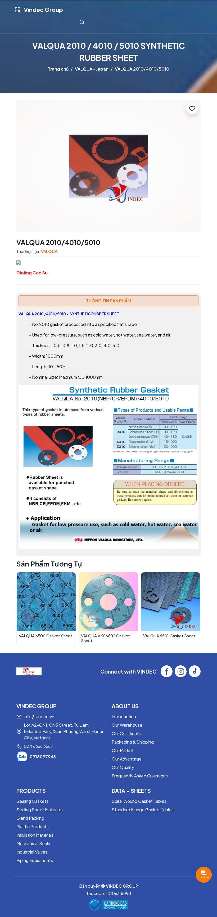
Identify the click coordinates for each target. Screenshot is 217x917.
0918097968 (43, 756)
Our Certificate (126, 733)
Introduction (124, 716)
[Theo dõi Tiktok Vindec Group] (195, 671)
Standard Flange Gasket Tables (143, 809)
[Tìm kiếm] (82, 22)
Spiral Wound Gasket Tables (139, 801)
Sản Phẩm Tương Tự (49, 563)
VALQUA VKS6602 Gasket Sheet (105, 638)
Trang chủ (58, 69)
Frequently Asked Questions (140, 775)
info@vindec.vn (39, 716)
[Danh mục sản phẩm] (17, 9)
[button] (192, 609)
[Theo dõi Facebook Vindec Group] (167, 671)
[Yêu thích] (192, 108)
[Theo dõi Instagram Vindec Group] (181, 671)
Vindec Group (43, 9)
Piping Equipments (34, 860)
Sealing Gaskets (32, 801)
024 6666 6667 (38, 746)
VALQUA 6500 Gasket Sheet (45, 635)
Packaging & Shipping (133, 742)
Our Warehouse (127, 725)
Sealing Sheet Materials (39, 809)
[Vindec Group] (29, 671)
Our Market (123, 750)
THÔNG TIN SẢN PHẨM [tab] (108, 300)
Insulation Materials (35, 835)
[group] (108, 166)
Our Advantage (127, 759)
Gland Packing (30, 818)
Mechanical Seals (33, 843)
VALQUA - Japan (91, 69)
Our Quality (123, 767)
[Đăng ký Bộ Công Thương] (108, 905)
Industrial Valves (31, 852)
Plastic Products (32, 826)
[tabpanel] (108, 430)
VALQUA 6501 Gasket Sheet (169, 635)
